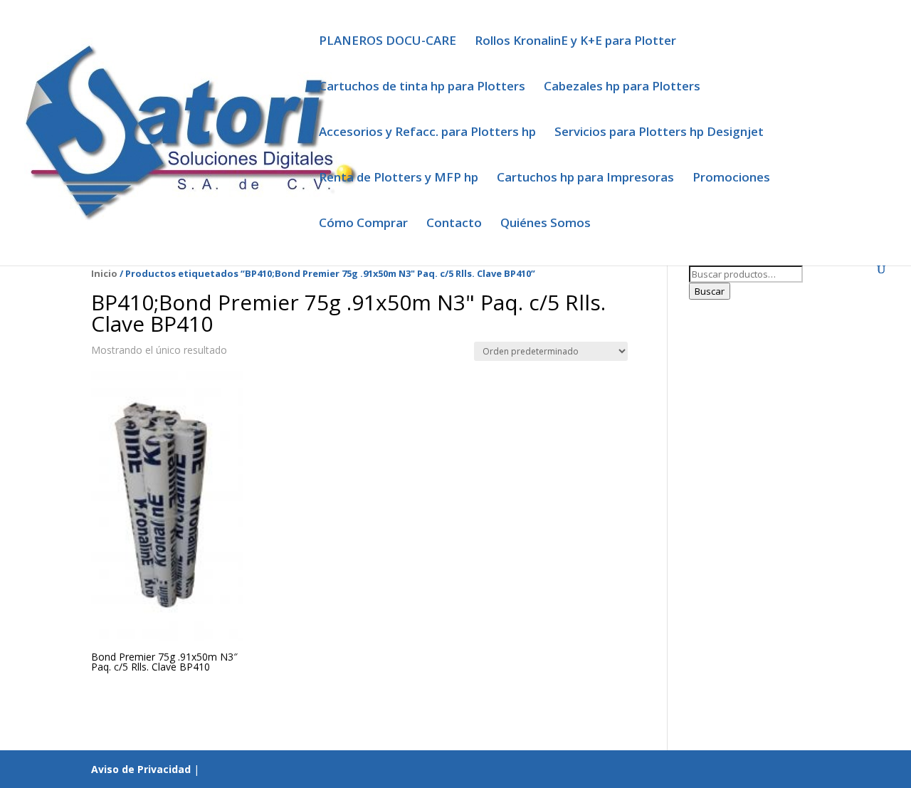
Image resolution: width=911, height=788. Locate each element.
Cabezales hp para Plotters (622, 87)
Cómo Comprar (363, 224)
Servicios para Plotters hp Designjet (659, 133)
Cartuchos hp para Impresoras (585, 178)
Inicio (104, 273)
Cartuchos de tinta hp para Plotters (422, 87)
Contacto (454, 224)
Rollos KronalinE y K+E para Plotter (575, 42)
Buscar (710, 291)
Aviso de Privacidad (141, 769)
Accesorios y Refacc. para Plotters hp (427, 133)
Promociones (731, 178)
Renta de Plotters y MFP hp (398, 178)
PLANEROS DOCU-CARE (387, 42)
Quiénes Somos (545, 224)
